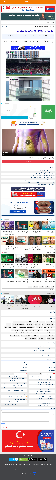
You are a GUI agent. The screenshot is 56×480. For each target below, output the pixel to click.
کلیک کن (14, 118)
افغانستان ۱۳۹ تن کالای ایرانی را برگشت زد (17, 376)
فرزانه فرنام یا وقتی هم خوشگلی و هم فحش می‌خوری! (14, 404)
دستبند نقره (22, 322)
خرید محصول (28, 161)
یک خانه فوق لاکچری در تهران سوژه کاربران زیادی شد (43, 389)
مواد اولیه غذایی (39, 327)
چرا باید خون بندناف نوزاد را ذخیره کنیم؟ (46, 172)
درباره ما (33, 464)
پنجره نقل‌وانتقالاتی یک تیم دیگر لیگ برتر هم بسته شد (42, 380)
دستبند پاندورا (37, 324)
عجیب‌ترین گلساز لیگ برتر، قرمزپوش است (44, 346)
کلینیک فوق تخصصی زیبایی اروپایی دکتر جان (34, 330)
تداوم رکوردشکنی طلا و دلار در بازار (18, 378)
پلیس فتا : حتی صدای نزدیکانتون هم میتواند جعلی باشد (43, 175)
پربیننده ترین (21, 373)
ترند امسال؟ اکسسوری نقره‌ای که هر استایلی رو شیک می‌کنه (42, 177)
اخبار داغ (37, 374)
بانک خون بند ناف (50, 338)
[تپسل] (2, 103)
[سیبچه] (42, 459)
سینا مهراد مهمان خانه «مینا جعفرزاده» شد (17, 397)
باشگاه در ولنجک (7, 327)
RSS (24, 466)
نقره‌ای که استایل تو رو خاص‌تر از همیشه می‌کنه (45, 173)
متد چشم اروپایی (22, 327)
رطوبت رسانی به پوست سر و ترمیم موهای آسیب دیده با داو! (42, 179)
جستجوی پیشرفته (29, 466)
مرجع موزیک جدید (29, 324)
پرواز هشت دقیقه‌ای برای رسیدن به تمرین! (45, 353)
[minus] (5, 26)
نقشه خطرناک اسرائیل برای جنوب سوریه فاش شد (43, 382)
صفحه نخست (49, 464)
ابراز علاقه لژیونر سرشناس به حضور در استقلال (16, 402)
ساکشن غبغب (28, 322)
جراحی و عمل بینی (42, 338)
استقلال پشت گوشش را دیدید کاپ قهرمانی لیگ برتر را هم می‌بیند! (42, 376)
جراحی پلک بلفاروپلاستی (49, 330)
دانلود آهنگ (8, 324)
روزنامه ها (51, 362)
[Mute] (32, 118)
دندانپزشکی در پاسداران (20, 333)
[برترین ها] (26, 2)
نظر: (54, 414)
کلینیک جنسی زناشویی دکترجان (17, 330)
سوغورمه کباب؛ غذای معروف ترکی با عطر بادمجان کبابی (14, 383)
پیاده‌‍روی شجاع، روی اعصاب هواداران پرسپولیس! (43, 387)
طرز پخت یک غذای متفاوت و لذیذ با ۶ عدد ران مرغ (15, 390)
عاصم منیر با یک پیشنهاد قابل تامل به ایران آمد (44, 394)
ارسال (3, 423)
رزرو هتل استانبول (30, 327)
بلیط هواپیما (42, 322)
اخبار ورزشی (38, 464)
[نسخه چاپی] (3, 26)
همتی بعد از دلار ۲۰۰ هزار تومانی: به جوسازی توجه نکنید (14, 388)
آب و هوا (24, 365)
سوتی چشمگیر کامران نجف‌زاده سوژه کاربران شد (43, 350)
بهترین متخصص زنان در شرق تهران (47, 335)
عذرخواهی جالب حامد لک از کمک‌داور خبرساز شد (43, 348)
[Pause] (30, 118)
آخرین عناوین (49, 374)
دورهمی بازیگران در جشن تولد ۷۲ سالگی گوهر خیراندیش (13, 381)
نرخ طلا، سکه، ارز (22, 362)
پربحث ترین (8, 373)
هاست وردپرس (5, 333)
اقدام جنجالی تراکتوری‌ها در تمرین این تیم (45, 355)
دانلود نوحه (12, 333)
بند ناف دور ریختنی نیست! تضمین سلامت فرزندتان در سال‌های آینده (41, 182)
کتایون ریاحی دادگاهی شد (20, 399)
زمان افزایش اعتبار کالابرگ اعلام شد (18, 385)
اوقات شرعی (50, 370)
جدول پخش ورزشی (22, 370)
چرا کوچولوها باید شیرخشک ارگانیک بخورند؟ (45, 184)
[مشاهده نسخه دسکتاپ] (2, 2)
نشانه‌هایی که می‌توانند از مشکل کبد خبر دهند (44, 391)
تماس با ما (28, 464)
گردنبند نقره (16, 322)
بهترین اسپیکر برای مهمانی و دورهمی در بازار (45, 170)
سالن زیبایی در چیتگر (31, 333)
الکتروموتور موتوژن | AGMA (31, 338)
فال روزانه (24, 367)
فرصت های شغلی (22, 464)
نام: (54, 411)
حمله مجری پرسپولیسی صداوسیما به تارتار (44, 401)
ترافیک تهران (50, 367)
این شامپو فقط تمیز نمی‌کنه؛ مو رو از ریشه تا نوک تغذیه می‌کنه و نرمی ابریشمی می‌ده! (37, 181)
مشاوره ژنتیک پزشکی (50, 333)
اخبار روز (43, 464)
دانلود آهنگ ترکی (35, 335)
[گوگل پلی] (32, 459)
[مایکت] (13, 459)
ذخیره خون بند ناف (40, 333)
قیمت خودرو (50, 365)
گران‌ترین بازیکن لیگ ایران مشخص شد (45, 396)
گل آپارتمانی (15, 327)
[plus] (8, 26)
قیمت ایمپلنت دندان (50, 322)
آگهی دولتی (7, 464)
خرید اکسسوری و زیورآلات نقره (48, 324)
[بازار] (23, 459)
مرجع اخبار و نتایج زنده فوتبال (18, 324)
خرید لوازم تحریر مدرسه (15, 335)
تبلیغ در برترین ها (14, 464)
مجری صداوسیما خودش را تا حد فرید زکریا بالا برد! (43, 398)
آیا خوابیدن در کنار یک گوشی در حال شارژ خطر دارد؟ (43, 384)
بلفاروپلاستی (35, 322)
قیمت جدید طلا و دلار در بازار (47, 403)
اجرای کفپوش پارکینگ (25, 335)
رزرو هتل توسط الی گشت (49, 327)
